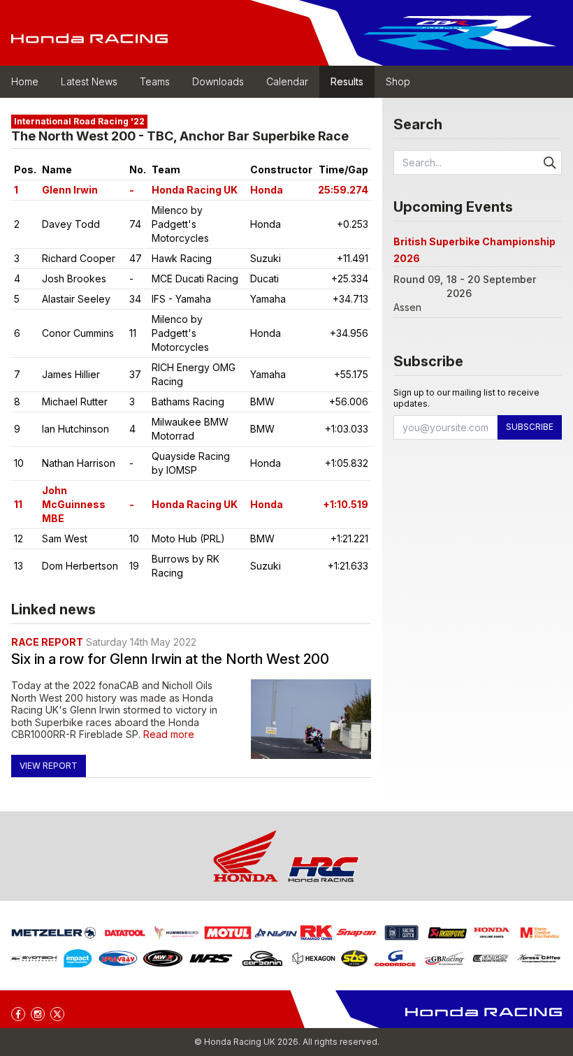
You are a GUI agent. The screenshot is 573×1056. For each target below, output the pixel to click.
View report (49, 765)
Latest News (89, 81)
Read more (168, 734)
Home (24, 81)
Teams (155, 81)
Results (347, 81)
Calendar (287, 81)
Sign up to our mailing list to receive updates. (466, 398)
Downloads (218, 81)
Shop (398, 81)
